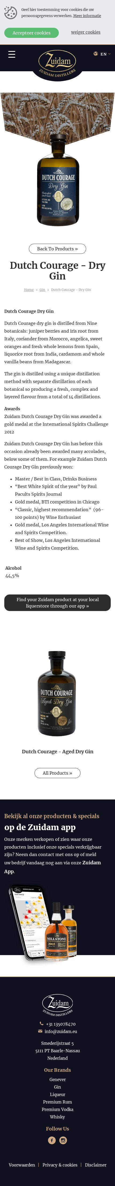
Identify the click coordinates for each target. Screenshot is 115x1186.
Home (29, 290)
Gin (42, 290)
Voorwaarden (22, 1165)
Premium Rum (57, 1102)
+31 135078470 (61, 1024)
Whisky (57, 1117)
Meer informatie (87, 16)
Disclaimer (95, 1165)
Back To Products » (57, 248)
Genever (57, 1079)
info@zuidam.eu (61, 1031)
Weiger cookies (86, 32)
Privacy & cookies (60, 1165)
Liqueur (57, 1094)
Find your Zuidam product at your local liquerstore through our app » (58, 603)
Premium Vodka (57, 1109)
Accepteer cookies (32, 33)
